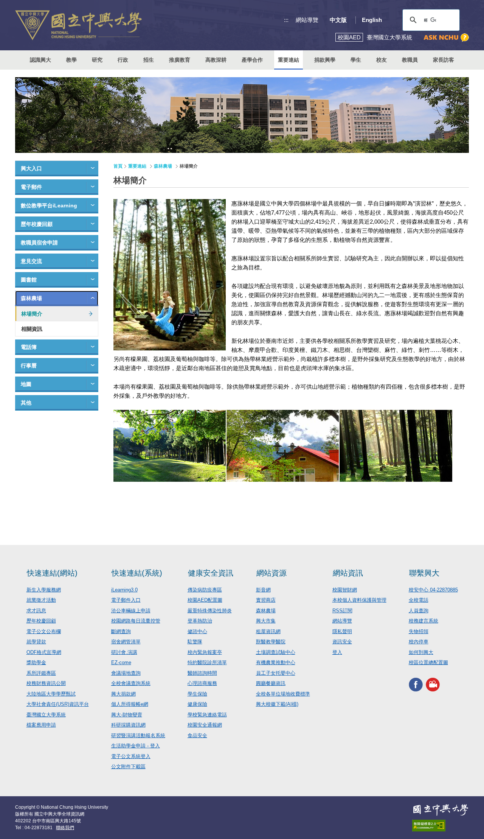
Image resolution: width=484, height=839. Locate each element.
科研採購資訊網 (128, 725)
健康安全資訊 (210, 573)
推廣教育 (179, 60)
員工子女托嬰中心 (275, 673)
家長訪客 (443, 60)
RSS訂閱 (342, 610)
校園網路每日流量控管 (135, 621)
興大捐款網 (123, 694)
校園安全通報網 (205, 725)
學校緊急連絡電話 (207, 715)
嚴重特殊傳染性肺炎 (210, 610)
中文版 (338, 20)
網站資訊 (348, 573)
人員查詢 (418, 610)
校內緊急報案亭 (205, 652)
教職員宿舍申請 (39, 243)
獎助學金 (36, 662)
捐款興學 (324, 60)
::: (286, 20)
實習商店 (266, 600)
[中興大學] (440, 810)
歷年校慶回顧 (37, 224)
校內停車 (418, 641)
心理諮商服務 (202, 683)
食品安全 (197, 735)
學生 (356, 60)
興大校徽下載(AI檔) (277, 704)
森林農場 (163, 166)
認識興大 (40, 60)
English (372, 20)
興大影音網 (433, 685)
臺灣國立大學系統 (46, 715)
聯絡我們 (65, 827)
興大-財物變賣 (126, 715)
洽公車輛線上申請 (130, 610)
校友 (381, 60)
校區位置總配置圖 (428, 662)
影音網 (263, 590)
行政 (123, 60)
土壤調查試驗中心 (275, 652)
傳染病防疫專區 (205, 590)
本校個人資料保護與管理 (359, 600)
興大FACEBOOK (416, 685)
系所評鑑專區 (41, 673)
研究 (97, 60)
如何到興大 (421, 652)
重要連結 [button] (288, 60)
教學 (71, 60)
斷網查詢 (121, 631)
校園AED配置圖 (205, 600)
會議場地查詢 (126, 673)
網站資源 (271, 573)
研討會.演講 (124, 652)
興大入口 (31, 168)
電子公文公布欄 (43, 631)
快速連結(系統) (137, 573)
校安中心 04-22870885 (433, 590)
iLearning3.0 (124, 590)
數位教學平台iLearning (49, 205)
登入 (337, 652)
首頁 (118, 166)
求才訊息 (36, 610)
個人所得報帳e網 (129, 704)
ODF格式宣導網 (43, 652)
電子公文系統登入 (130, 756)
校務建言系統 (423, 621)
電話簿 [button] (29, 347)
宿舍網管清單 (126, 641)
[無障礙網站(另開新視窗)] (440, 825)
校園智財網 (344, 590)
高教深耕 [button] (215, 60)
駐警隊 (195, 641)
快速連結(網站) (52, 573)
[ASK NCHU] (446, 37)
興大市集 (266, 621)
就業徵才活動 (41, 600)
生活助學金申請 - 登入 (135, 746)
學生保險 (197, 694)
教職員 (410, 60)
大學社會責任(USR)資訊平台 (57, 704)
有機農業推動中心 (275, 662)
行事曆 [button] (29, 366)
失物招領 (418, 631)
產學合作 (252, 60)
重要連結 (137, 166)
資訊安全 (342, 641)
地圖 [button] (26, 384)
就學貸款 (36, 641)
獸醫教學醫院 (270, 641)
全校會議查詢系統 (130, 683)
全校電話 (418, 600)
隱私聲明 (342, 631)
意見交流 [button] (31, 261)
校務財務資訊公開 (46, 683)
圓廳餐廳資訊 (270, 683)
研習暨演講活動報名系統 (138, 735)
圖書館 (29, 280)
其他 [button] (26, 403)
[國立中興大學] (78, 25)
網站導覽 (307, 20)
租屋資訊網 (268, 631)
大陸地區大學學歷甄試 (51, 694)
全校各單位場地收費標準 (283, 694)
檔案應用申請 (41, 725)
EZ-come (121, 662)
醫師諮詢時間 (202, 673)
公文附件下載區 (128, 766)
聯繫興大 (424, 573)
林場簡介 (31, 314)
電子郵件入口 (126, 600)
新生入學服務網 (43, 590)
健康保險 (197, 704)
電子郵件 (31, 187)
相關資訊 (31, 329)
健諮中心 (197, 631)
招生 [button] (148, 60)
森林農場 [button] (31, 298)
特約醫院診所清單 (207, 662)
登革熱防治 (200, 621)
